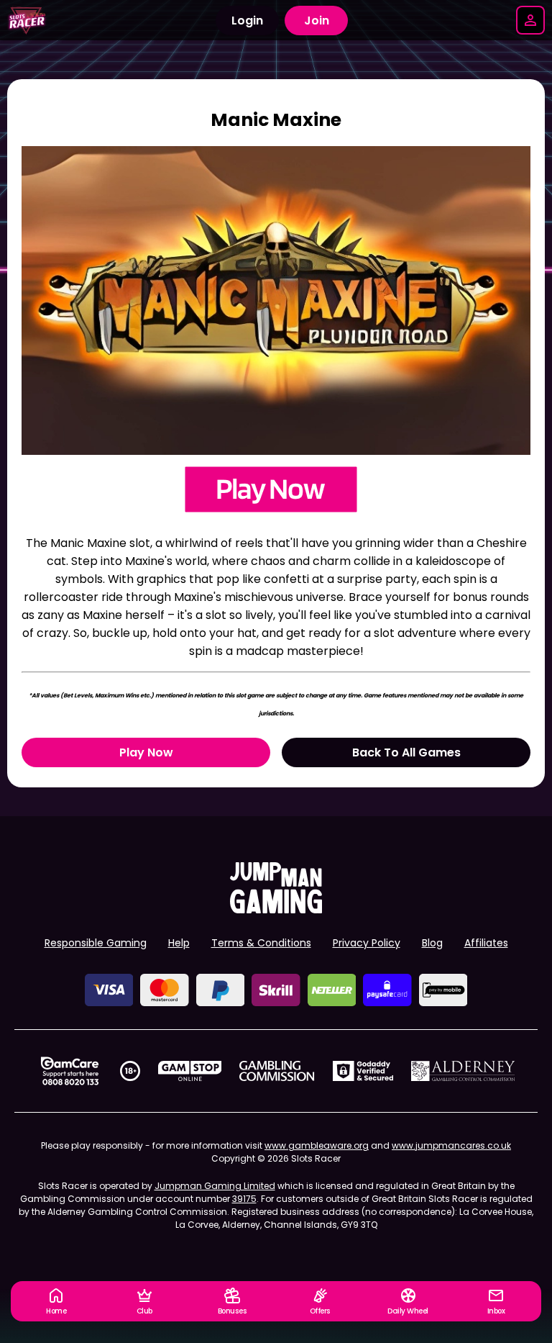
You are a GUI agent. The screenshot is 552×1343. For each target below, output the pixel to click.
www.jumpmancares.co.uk (451, 1145)
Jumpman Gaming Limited (215, 1186)
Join (316, 20)
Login (247, 20)
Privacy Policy (366, 943)
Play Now (146, 752)
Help (179, 943)
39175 (244, 1199)
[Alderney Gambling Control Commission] (463, 1071)
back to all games (406, 752)
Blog (432, 943)
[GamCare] (69, 1071)
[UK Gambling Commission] (276, 1071)
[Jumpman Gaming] (276, 909)
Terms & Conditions (261, 943)
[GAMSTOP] (190, 1071)
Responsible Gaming (96, 943)
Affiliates (486, 943)
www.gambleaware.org (316, 1145)
